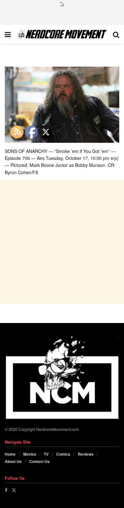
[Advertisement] (62, 15)
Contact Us (39, 461)
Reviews (85, 454)
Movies (29, 454)
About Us (13, 461)
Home (10, 454)
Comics (63, 454)
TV (46, 454)
